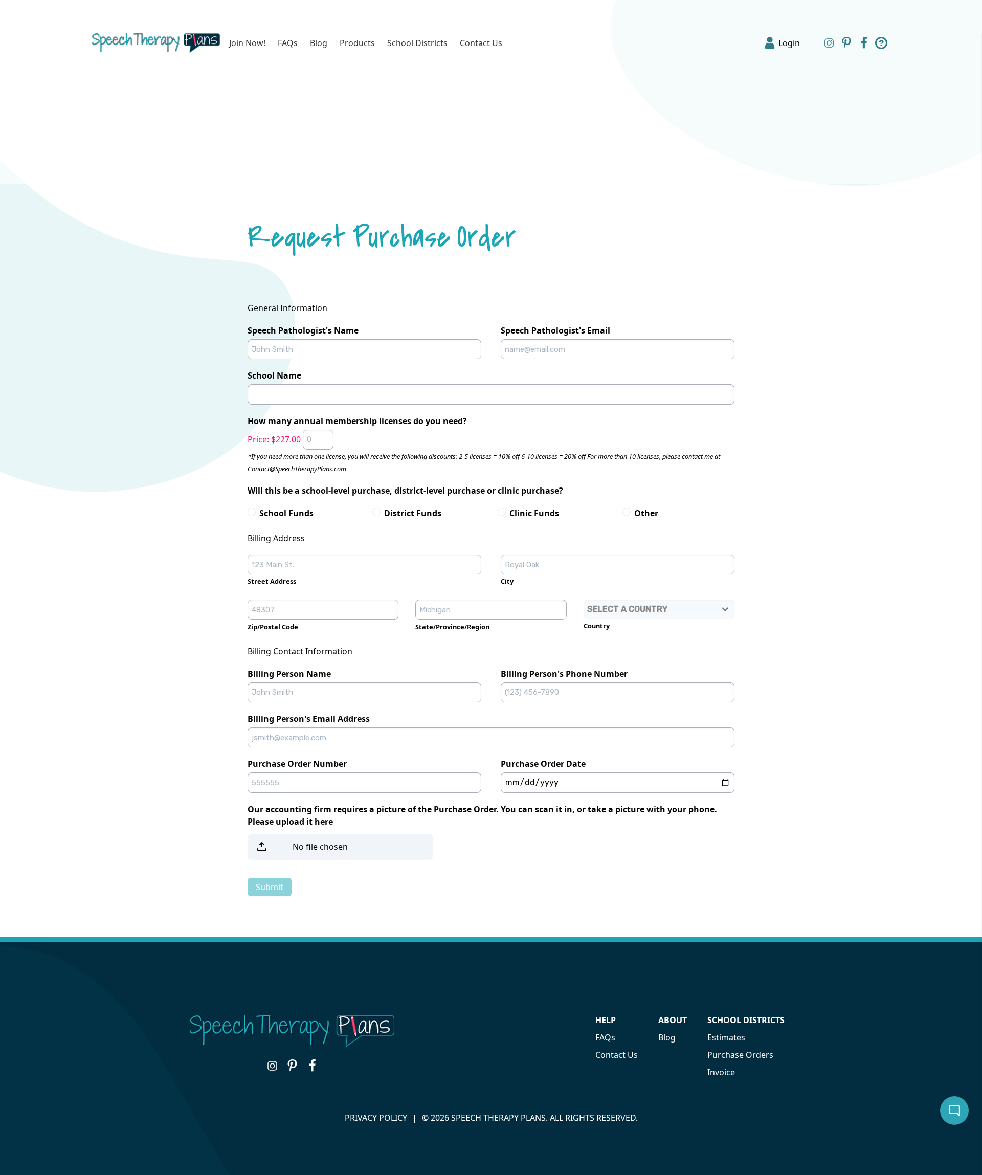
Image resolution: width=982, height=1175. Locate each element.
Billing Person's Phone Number (564, 673)
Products (357, 43)
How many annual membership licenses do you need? (357, 421)
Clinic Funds (534, 513)
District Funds (412, 513)
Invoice (721, 1072)
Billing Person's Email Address (309, 718)
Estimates (726, 1037)
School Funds (286, 513)
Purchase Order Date (543, 763)
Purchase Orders (740, 1054)
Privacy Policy (376, 1117)
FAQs (288, 43)
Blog (318, 43)
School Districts (417, 43)
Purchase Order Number (297, 763)
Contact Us (481, 43)
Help (605, 1020)
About (672, 1020)
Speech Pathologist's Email (555, 330)
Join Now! (247, 43)
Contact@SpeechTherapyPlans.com (297, 468)
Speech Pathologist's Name (303, 330)
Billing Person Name (289, 673)
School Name (274, 375)
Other (646, 513)
